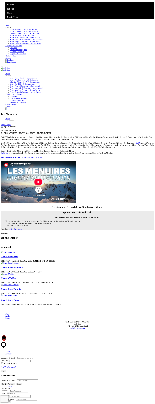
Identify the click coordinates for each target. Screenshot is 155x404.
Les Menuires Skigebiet (18, 50)
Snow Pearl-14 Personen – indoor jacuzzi (25, 37)
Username (4, 391)
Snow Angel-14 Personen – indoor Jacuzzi (25, 42)
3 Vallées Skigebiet (17, 52)
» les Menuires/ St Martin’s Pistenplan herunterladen (21, 157)
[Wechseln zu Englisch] (9, 60)
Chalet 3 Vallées (8, 278)
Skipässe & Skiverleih (18, 54)
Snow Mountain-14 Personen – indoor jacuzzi (26, 39)
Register (8, 354)
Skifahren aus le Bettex (13, 46)
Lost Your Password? (8, 367)
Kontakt (8, 58)
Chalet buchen (10, 56)
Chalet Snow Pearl (9, 256)
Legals (7, 318)
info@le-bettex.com (15, 229)
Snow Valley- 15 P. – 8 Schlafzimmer (23, 29)
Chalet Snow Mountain (12, 267)
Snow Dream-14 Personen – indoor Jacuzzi (25, 44)
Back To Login (6, 386)
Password (4, 361)
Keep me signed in (10, 363)
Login (7, 352)
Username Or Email (8, 358)
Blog (7, 314)
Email (3, 394)
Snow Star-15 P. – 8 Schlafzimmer (22, 35)
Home (7, 25)
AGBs (7, 316)
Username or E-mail (8, 380)
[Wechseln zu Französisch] (10, 62)
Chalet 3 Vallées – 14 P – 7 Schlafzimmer (25, 33)
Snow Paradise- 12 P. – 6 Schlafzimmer (24, 31)
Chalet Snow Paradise (11, 289)
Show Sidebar (6, 125)
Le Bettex (13, 48)
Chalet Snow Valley (10, 300)
